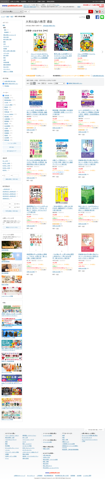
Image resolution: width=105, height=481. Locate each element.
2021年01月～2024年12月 (9, 196)
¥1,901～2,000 (6, 168)
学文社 (6, 109)
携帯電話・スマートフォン (29, 435)
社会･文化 (6, 67)
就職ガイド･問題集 (8, 71)
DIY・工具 (25, 437)
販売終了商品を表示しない (75, 83)
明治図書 (7, 97)
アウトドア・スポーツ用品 (12, 452)
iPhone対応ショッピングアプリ (51, 467)
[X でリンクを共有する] (88, 18)
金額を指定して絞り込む (12, 179)
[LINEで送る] (102, 18)
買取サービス (65, 441)
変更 (79, 6)
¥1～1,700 (5, 161)
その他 (6, 102)
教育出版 (7, 140)
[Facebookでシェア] (97, 18)
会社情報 (79, 475)
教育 (32, 180)
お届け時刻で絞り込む (98, 75)
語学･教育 (6, 55)
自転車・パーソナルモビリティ (30, 456)
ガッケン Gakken (9, 114)
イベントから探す (47, 442)
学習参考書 (6, 62)
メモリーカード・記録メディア (30, 452)
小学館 (6, 128)
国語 (32, 132)
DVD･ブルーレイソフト (29, 448)
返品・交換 (65, 439)
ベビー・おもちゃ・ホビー (12, 435)
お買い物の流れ (47, 455)
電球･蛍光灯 (26, 458)
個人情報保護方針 (48, 475)
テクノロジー (6, 69)
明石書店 (7, 116)
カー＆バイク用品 (27, 445)
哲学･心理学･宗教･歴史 (9, 50)
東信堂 (6, 107)
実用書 (5, 48)
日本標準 (7, 137)
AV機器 (7, 454)
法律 (4, 60)
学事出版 (7, 111)
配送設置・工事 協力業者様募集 (70, 449)
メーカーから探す (47, 435)
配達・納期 (46, 461)
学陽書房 (7, 133)
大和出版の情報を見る (49, 25)
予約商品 (7, 86)
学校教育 (6, 32)
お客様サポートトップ (19, 475)
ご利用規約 (39, 475)
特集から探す (46, 448)
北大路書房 (7, 126)
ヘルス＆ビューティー (11, 439)
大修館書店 (7, 119)
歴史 (4, 57)
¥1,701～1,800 (6, 163)
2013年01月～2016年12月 (9, 191)
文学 (4, 44)
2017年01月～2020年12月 (9, 194)
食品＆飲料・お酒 (9, 437)
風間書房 (7, 130)
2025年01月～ (6, 198)
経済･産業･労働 (7, 39)
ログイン (26, 5)
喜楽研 (6, 135)
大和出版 (7, 95)
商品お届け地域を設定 (30, 6)
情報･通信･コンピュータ (9, 35)
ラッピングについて (87, 437)
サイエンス (6, 46)
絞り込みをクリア (11, 151)
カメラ (24, 441)
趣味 (4, 41)
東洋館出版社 (8, 100)
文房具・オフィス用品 (11, 456)
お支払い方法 (46, 457)
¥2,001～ (5, 170)
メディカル (6, 53)
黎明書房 (7, 121)
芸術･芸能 (6, 37)
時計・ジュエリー (27, 443)
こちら (57, 5)
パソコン (7, 450)
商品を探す (46, 463)
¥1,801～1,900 (6, 165)
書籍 (4, 25)
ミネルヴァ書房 (8, 104)
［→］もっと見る (11, 143)
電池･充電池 (26, 454)
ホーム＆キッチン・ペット (12, 448)
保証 (63, 437)
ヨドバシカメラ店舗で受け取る (90, 435)
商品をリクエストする (11, 227)
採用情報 (73, 475)
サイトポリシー (31, 475)
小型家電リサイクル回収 (68, 443)
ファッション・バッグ (28, 439)
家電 (6, 441)
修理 (63, 435)
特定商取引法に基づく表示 (62, 475)
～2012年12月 (6, 189)
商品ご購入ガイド (47, 465)
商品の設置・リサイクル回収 (50, 459)
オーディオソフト (27, 450)
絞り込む (12, 147)
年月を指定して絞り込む (12, 211)
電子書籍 (7, 445)
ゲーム (7, 458)
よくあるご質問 (87, 475)
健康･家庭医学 (7, 64)
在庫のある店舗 (31, 129)
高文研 (6, 123)
